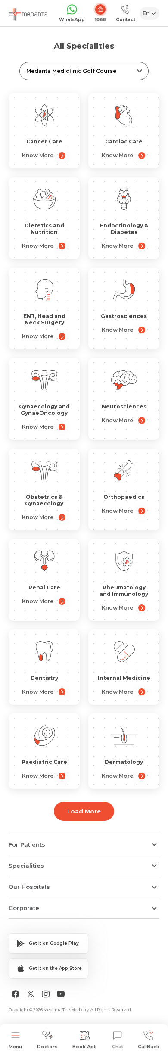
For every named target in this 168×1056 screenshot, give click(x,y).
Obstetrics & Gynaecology (44, 500)
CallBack (148, 1047)
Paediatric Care (44, 762)
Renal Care (44, 587)
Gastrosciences (124, 316)
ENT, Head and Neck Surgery (44, 319)
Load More (84, 811)
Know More (37, 155)
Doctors (47, 1047)
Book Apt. (84, 1047)
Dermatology (124, 762)
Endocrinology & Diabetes (124, 228)
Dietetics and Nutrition (44, 228)
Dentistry (44, 678)
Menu (15, 1047)
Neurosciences (124, 406)
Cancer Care (44, 141)
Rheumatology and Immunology (124, 590)
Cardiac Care (124, 141)
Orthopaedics (123, 497)
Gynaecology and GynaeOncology (44, 409)
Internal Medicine (124, 678)
